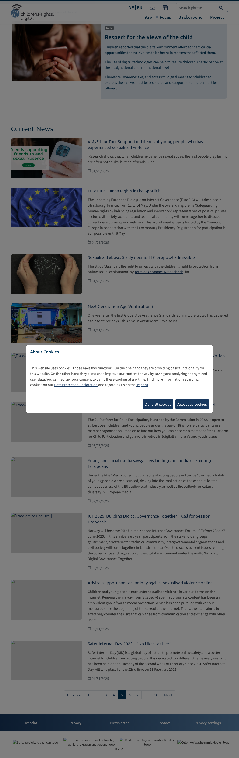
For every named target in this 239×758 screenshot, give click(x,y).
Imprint (142, 385)
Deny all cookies (158, 404)
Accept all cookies (192, 404)
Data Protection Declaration (76, 385)
